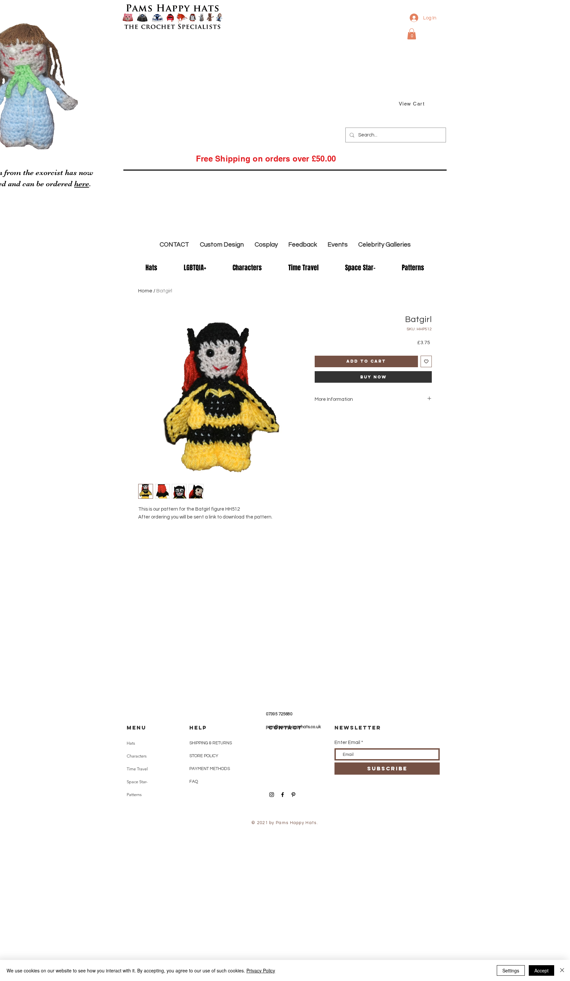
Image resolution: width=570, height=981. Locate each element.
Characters (137, 756)
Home (145, 290)
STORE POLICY (204, 756)
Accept (541, 970)
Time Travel (137, 768)
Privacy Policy (260, 970)
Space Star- (137, 781)
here (81, 183)
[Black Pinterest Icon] (293, 794)
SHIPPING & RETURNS (210, 743)
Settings (510, 970)
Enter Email (347, 742)
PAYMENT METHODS (209, 768)
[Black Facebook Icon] (282, 794)
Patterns (134, 794)
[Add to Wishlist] (426, 361)
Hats (131, 743)
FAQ (193, 781)
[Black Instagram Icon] (272, 794)
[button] (411, 33)
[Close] (562, 970)
